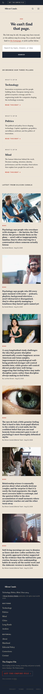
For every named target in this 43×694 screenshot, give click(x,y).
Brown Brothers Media (11, 596)
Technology (7, 608)
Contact (5, 655)
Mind (4, 616)
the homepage (15, 40)
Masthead (6, 643)
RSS (15, 679)
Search (21, 54)
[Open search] (33, 9)
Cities (4, 620)
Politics (5, 612)
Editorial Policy (8, 647)
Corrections (7, 651)
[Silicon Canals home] (11, 9)
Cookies (29, 689)
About (4, 639)
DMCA (38, 689)
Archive (5, 629)
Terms (21, 689)
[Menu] (38, 8)
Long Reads (7, 624)
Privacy (12, 689)
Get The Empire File (16, 2)
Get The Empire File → (17, 673)
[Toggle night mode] (3, 2)
